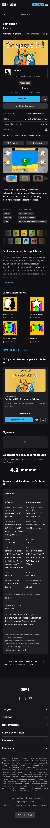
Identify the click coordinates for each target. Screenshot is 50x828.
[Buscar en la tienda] (5, 14)
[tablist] (25, 493)
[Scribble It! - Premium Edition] (25, 380)
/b (24, 267)
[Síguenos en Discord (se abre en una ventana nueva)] (25, 442)
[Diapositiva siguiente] (46, 178)
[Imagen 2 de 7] (25, 178)
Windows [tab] (9, 493)
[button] (25, 282)
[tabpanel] (25, 542)
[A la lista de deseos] (43, 419)
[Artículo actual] (12, 178)
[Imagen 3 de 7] (38, 178)
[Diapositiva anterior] (4, 178)
